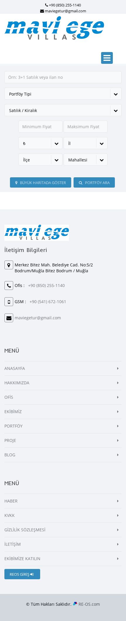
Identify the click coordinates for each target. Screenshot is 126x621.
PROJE (10, 440)
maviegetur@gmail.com (65, 11)
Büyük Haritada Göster (42, 182)
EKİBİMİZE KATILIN (22, 558)
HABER (11, 501)
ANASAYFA (14, 368)
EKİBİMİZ (13, 411)
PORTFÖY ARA (97, 182)
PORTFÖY (13, 426)
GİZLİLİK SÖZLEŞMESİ (24, 529)
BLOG (9, 455)
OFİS (8, 397)
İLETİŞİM (12, 544)
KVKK (9, 515)
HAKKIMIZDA (16, 382)
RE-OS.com (89, 604)
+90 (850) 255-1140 (65, 5)
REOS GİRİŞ (20, 574)
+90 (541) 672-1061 (48, 301)
